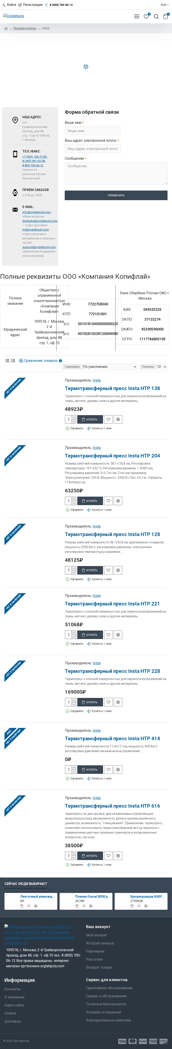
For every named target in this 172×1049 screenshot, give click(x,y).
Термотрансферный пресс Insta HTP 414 (112, 738)
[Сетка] (7, 361)
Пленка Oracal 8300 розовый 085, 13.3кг (93, 896)
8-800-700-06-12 (32, 165)
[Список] (13, 361)
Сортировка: (72, 366)
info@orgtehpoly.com (36, 212)
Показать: (148, 366)
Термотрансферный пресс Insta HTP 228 (112, 671)
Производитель (25, 28)
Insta (97, 380)
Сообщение (74, 158)
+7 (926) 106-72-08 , (35, 156)
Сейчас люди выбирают (25, 884)
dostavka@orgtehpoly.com (40, 221)
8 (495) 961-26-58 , (34, 161)
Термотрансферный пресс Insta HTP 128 (112, 534)
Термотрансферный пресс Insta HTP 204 (112, 456)
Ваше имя (73, 122)
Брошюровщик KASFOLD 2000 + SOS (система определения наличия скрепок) (148, 896)
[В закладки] (108, 419)
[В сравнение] (118, 419)
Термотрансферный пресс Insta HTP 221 (112, 604)
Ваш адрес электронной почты (90, 140)
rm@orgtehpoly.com (35, 229)
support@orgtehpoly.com (39, 247)
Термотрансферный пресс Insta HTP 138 (112, 388)
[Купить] (21, 906)
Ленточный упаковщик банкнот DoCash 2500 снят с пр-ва (38, 896)
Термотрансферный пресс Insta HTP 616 (112, 806)
